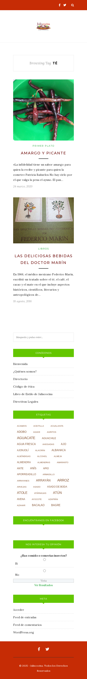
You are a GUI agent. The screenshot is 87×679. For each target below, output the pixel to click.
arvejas (22, 487)
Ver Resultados (43, 585)
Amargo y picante (43, 153)
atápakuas (40, 493)
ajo (63, 444)
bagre (55, 505)
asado (36, 487)
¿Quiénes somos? (25, 371)
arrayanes (23, 481)
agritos (51, 432)
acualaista (57, 426)
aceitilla (38, 426)
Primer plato (43, 145)
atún (57, 492)
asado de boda (57, 487)
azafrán (53, 499)
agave (36, 432)
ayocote (37, 499)
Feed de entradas (24, 617)
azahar (21, 505)
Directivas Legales (25, 401)
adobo (22, 432)
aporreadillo (26, 474)
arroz (63, 480)
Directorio (20, 379)
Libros (43, 248)
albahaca (59, 450)
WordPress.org (23, 632)
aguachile (49, 438)
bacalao (38, 505)
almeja (58, 456)
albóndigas (24, 456)
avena (21, 499)
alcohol (42, 456)
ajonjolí (23, 450)
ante (20, 468)
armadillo (49, 474)
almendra (24, 462)
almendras (43, 462)
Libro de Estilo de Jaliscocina (32, 394)
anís (33, 468)
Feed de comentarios (27, 625)
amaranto (62, 462)
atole (22, 492)
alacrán (40, 450)
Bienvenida (20, 364)
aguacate (26, 438)
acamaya (22, 426)
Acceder (18, 610)
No (17, 575)
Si (16, 563)
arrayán (43, 480)
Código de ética (23, 386)
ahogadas (48, 444)
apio (46, 468)
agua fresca (26, 444)
